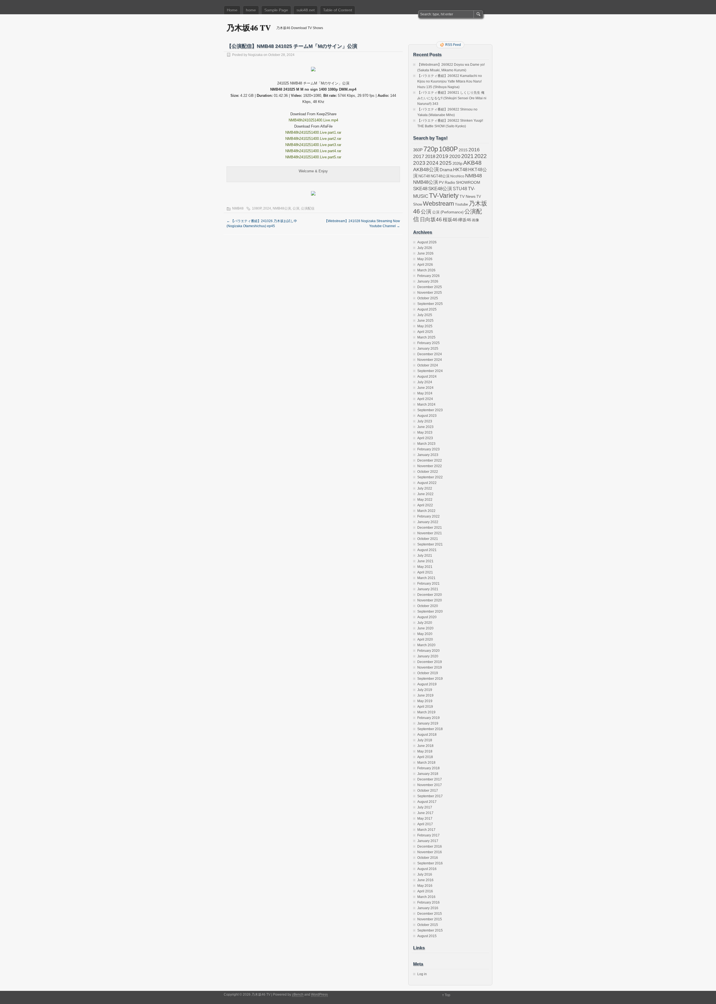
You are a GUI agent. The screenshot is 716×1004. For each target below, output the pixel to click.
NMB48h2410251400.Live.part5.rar (313, 157)
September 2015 (430, 930)
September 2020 (430, 611)
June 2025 (425, 321)
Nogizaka (255, 55)
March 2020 (426, 645)
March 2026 (426, 270)
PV (441, 182)
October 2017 (427, 791)
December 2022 (429, 460)
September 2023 (430, 410)
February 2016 (428, 902)
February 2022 (428, 516)
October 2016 (427, 858)
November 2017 (429, 785)
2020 (454, 156)
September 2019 (430, 679)
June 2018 (425, 746)
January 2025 (427, 349)
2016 (474, 149)
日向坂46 (431, 219)
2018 (430, 156)
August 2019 (427, 684)
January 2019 (427, 723)
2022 (480, 156)
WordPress (319, 994)
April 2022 (425, 505)
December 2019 (429, 662)
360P (418, 150)
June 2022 (425, 494)
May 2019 (424, 701)
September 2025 (430, 304)
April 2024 (425, 399)
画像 (475, 220)
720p (430, 149)
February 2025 (428, 343)
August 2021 (427, 550)
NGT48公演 (440, 176)
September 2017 (430, 796)
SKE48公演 (440, 188)
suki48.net (305, 10)
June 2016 (425, 880)
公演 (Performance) (447, 212)
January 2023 (427, 455)
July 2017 (424, 807)
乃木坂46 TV (249, 27)
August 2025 (427, 309)
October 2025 (427, 298)
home (251, 10)
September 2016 (430, 863)
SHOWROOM (468, 182)
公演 (296, 208)
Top (447, 995)
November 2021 (429, 533)
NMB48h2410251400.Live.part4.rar (313, 151)
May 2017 (424, 818)
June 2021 (425, 561)
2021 (467, 156)
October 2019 (427, 673)
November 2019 (429, 667)
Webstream (438, 203)
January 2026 (427, 281)
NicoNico (457, 176)
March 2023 (426, 444)
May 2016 (424, 886)
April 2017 (425, 824)
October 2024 (427, 365)
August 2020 (427, 617)
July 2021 (424, 556)
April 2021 (425, 572)
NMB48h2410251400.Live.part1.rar (313, 132)
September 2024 (430, 371)
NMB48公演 (282, 208)
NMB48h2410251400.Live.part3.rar (313, 145)
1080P (257, 208)
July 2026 (424, 248)
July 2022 (424, 488)
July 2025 (424, 315)
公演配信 (307, 208)
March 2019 (426, 712)
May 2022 (424, 500)
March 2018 (426, 763)
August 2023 (427, 416)
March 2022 (426, 511)
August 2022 (427, 483)
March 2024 (426, 404)
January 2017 (427, 841)
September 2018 (430, 729)
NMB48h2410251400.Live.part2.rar (313, 139)
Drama (446, 169)
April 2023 (425, 438)
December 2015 (429, 914)
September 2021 (430, 544)
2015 (463, 150)
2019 (442, 156)
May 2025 (424, 326)
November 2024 (429, 360)
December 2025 (429, 287)
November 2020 (429, 600)
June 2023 (425, 427)
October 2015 (427, 925)
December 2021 (429, 528)
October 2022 (427, 472)
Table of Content (337, 10)
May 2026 (424, 259)
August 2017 (427, 802)
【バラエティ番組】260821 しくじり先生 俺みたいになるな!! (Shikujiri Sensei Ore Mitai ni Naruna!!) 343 (451, 98)
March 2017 (426, 830)
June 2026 (425, 253)
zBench (297, 994)
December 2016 (429, 846)
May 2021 (424, 567)
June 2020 (425, 628)
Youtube (461, 204)
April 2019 (425, 707)
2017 (418, 156)
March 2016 (426, 897)
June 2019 (425, 695)
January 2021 (427, 589)
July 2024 (424, 382)
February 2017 (428, 835)
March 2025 (426, 337)
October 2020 (427, 606)
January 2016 (427, 908)
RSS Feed (453, 45)
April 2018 (425, 757)
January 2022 (427, 522)
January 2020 (427, 656)
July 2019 (424, 690)
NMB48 (238, 208)
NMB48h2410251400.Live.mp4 (313, 120)
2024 (267, 208)
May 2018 (424, 751)
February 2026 (428, 276)
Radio (450, 182)
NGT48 (424, 176)
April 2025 (425, 332)
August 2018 (427, 735)
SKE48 (420, 188)
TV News (467, 196)
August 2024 (427, 376)
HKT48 (460, 169)
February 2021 (428, 584)
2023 (419, 163)
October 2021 (427, 539)
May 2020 (424, 634)
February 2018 (428, 768)
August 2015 (427, 936)
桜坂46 (450, 219)
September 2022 (430, 477)
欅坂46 (464, 220)
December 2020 (429, 595)
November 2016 (429, 852)
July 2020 (424, 623)
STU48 (460, 188)
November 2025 (429, 293)
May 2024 (424, 393)
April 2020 (425, 639)
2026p (457, 163)
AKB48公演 (426, 169)
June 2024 (425, 388)
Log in (422, 974)
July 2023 (424, 421)
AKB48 (472, 162)
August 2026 (427, 242)
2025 (445, 163)
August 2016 (427, 869)
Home (232, 10)
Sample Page (276, 10)
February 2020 (428, 651)
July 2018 (424, 740)
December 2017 (429, 779)
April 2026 (425, 265)
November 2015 (429, 919)
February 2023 (428, 449)
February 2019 (428, 718)
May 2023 (424, 432)
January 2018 (427, 774)
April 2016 (425, 891)
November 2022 (429, 466)
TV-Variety (444, 195)
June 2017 (425, 813)
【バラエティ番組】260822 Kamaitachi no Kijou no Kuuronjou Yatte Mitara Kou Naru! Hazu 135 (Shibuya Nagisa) (449, 81)
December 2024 (429, 354)
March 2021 (426, 578)
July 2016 (424, 874)
